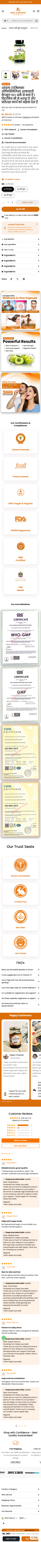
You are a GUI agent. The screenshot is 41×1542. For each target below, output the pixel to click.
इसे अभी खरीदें (20, 209)
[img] (7, 1159)
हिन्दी (21, 1518)
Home (4, 28)
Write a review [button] (20, 1140)
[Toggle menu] (3, 11)
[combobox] (20, 20)
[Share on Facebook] (11, 279)
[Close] (37, 224)
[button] (7, 125)
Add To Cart (11, 1539)
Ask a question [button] (20, 1146)
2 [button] (19, 1426)
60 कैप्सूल (8, 189)
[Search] (36, 21)
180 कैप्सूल (8, 195)
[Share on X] (17, 279)
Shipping (26, 117)
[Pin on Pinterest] (23, 279)
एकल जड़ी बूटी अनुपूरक (18, 28)
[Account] (34, 11)
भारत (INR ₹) (10, 1518)
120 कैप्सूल (21, 189)
